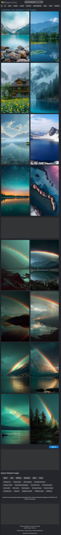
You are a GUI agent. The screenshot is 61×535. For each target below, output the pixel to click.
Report (38, 526)
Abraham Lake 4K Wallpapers (9, 2)
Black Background (37, 5)
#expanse (16, 491)
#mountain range (36, 488)
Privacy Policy (20, 530)
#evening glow (25, 488)
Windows (18, 478)
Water (34, 478)
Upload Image (27, 528)
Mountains (27, 478)
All (5, 5)
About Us (33, 528)
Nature (9, 5)
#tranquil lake (17, 482)
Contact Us (33, 526)
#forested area (7, 491)
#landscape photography (21, 485)
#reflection (49, 491)
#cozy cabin (7, 488)
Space (45, 5)
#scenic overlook (48, 488)
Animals (22, 5)
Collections (57, 5)
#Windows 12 (7, 482)
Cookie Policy (28, 530)
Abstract (16, 5)
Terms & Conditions (25, 526)
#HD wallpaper (27, 482)
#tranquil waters (8, 485)
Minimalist (28, 5)
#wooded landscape (39, 482)
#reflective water (39, 491)
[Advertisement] (30, 228)
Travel (50, 5)
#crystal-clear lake (47, 485)
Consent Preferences (38, 530)
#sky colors (16, 488)
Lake (11, 478)
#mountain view (35, 485)
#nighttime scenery (27, 491)
